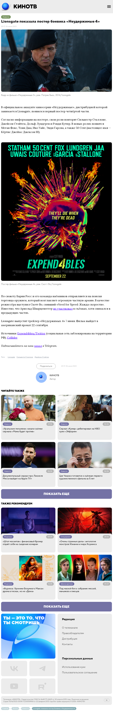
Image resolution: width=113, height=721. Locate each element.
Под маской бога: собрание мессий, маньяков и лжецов (77, 590)
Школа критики (67, 584)
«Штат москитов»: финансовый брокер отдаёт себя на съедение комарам (23, 543)
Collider (12, 337)
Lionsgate (11, 357)
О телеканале (70, 627)
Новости (6, 17)
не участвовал (63, 308)
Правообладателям (73, 633)
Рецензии (8, 537)
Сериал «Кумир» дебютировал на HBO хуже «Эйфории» (79, 430)
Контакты (67, 644)
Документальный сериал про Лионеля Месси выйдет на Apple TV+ (23, 477)
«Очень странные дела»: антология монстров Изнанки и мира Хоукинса (78, 543)
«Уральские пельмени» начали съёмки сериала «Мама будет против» (22, 430)
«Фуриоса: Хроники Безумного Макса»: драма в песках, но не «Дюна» (23, 590)
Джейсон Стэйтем (42, 357)
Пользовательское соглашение (79, 672)
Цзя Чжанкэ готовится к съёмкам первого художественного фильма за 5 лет (80, 477)
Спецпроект (65, 537)
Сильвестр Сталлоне (25, 357)
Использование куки (73, 667)
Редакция (68, 619)
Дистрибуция (69, 639)
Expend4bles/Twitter (31, 333)
